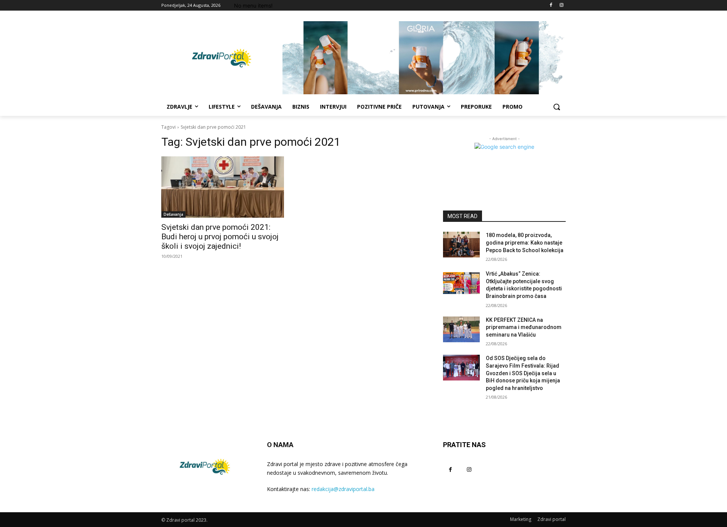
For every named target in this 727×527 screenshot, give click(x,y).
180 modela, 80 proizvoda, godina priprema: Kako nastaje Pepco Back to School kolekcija (524, 242)
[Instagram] (561, 5)
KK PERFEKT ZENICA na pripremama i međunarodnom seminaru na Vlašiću (524, 327)
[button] (557, 107)
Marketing (520, 519)
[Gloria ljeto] (424, 57)
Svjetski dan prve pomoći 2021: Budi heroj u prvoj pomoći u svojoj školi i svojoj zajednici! (220, 237)
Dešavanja (173, 214)
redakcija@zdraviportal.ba (343, 489)
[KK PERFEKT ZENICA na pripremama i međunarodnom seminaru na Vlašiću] (461, 329)
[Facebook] (550, 5)
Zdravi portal (551, 519)
